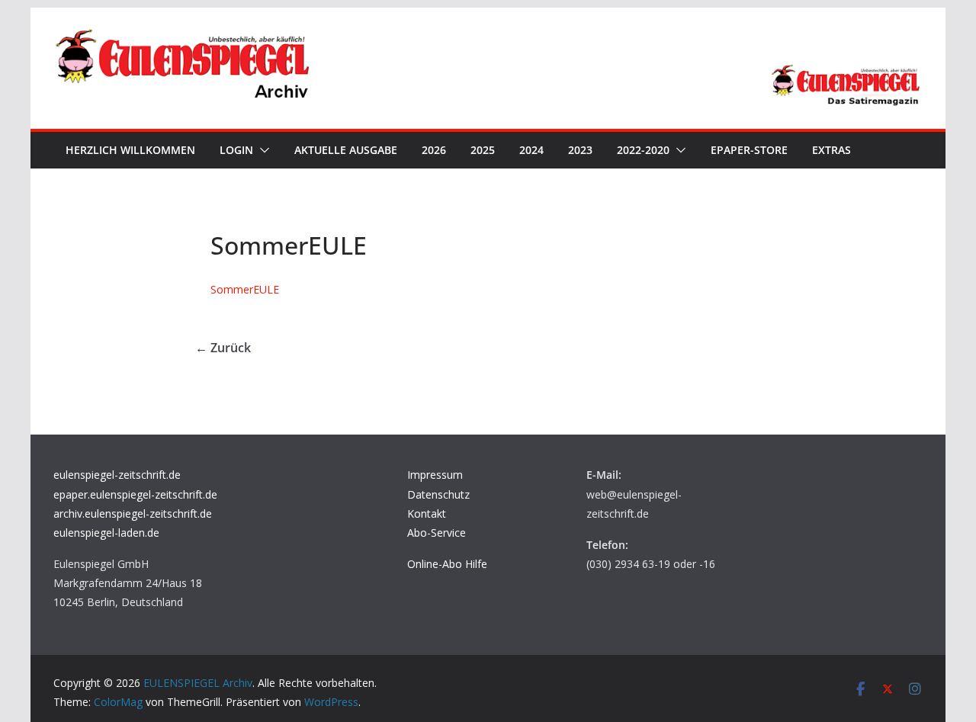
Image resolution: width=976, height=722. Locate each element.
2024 (531, 150)
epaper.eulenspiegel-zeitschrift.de (135, 494)
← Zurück (223, 347)
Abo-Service (436, 532)
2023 (580, 150)
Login (236, 150)
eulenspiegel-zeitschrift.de (117, 474)
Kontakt (426, 513)
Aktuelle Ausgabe (345, 150)
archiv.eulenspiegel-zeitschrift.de (132, 513)
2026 (434, 150)
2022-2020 (643, 150)
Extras (831, 150)
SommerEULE (244, 289)
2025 (482, 150)
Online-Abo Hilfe (447, 564)
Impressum (435, 474)
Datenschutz (438, 494)
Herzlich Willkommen (130, 150)
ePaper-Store (749, 150)
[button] (261, 150)
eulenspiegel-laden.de (106, 532)
